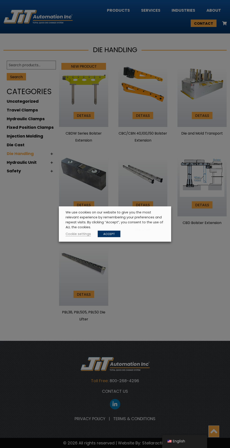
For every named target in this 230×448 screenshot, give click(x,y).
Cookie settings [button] (78, 234)
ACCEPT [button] (109, 234)
